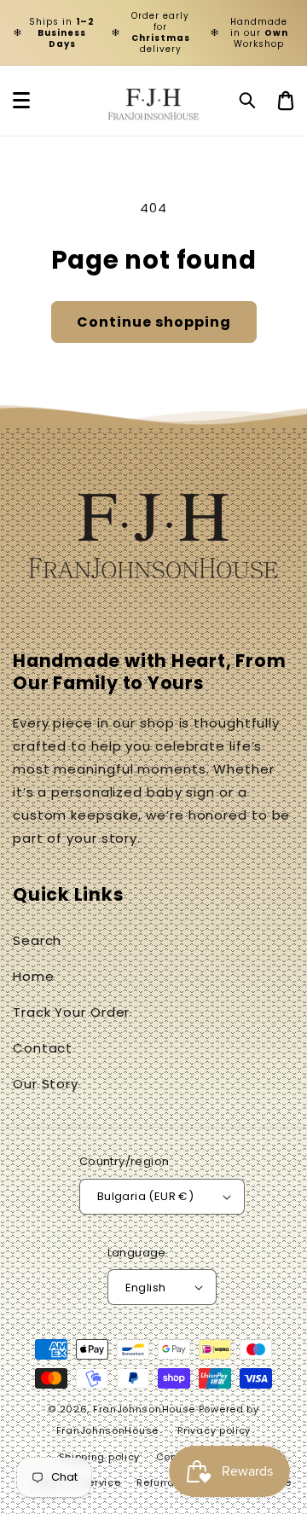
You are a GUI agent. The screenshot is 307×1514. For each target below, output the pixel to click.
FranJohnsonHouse (144, 1409)
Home (34, 976)
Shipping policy (100, 1457)
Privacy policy (214, 1430)
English (145, 1287)
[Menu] (21, 100)
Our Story (45, 1084)
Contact (42, 1048)
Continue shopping (154, 322)
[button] (248, 100)
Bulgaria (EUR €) (145, 1196)
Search (37, 940)
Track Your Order (71, 1012)
